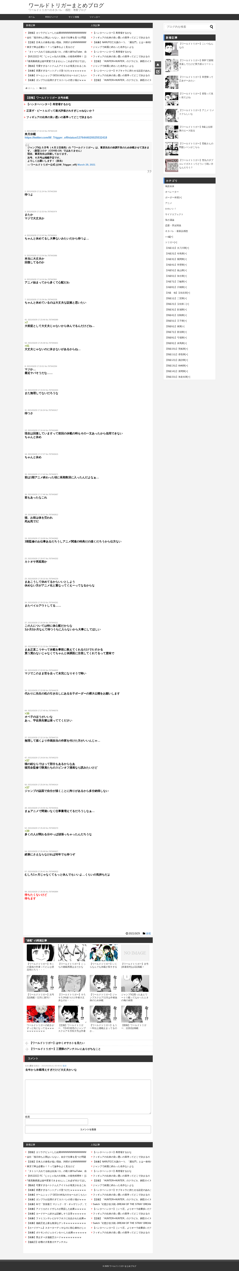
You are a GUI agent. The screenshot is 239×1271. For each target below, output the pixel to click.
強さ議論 (169, 220)
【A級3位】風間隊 (174, 259)
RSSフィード (51, 17)
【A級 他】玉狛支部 (176, 292)
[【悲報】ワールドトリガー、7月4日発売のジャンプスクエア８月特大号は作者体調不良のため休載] (72, 1014)
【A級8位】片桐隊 (174, 287)
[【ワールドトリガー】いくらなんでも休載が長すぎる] (104, 952)
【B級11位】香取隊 (175, 354)
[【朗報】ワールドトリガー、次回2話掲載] (135, 1014)
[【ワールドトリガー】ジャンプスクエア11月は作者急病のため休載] (104, 983)
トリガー (169, 242)
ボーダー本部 (172, 197)
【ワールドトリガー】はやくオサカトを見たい (57, 1042)
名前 (27, 1116)
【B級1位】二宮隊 (174, 298)
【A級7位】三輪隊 (174, 281)
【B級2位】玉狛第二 (175, 304)
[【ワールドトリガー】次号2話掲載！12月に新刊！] (41, 983)
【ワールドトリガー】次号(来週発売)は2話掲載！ (135, 965)
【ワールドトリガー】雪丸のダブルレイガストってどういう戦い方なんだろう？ (196, 164)
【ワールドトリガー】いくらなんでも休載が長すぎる (103, 965)
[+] (180, 197)
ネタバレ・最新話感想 (176, 231)
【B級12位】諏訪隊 (175, 360)
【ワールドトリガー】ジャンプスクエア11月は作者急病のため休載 (103, 997)
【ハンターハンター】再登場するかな (48, 104)
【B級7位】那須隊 (174, 332)
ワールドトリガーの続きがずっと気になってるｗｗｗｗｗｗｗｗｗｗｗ (40, 1028)
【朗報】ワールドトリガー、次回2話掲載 (133, 1026)
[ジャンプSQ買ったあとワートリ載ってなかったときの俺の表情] (135, 983)
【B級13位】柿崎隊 (175, 365)
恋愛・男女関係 (173, 225)
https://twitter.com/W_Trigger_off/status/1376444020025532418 (66, 137)
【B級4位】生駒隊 (174, 315)
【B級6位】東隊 (173, 326)
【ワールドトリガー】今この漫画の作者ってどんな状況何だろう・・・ (40, 967)
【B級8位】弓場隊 (174, 337)
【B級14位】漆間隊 (175, 371)
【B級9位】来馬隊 (174, 343)
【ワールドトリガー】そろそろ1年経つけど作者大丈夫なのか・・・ (72, 997)
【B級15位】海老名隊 (176, 377)
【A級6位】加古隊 (174, 276)
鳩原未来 (169, 186)
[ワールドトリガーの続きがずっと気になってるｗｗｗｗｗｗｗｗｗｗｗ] (41, 1014)
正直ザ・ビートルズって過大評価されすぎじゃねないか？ (60, 110)
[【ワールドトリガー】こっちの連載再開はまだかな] (72, 952)
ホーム (32, 17)
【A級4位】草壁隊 (174, 264)
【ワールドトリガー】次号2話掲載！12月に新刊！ (40, 996)
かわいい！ (171, 208)
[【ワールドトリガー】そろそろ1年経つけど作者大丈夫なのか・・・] (72, 983)
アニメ (168, 203)
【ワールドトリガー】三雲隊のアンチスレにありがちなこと (65, 1048)
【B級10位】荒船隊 (175, 348)
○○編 (167, 236)
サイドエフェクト (174, 214)
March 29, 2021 (86, 164)
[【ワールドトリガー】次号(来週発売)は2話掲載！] (135, 952)
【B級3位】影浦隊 (174, 309)
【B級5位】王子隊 (174, 320)
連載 (148, 933)
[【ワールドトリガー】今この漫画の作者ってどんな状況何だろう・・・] (41, 952)
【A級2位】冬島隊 (174, 253)
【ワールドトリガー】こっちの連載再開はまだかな (72, 965)
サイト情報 (74, 17)
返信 (64, 1066)
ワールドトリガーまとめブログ (66, 5)
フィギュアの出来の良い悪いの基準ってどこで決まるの (59, 117)
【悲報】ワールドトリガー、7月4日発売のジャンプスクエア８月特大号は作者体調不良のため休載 (72, 1029)
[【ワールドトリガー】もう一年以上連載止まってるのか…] (104, 1014)
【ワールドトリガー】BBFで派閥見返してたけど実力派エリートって (196, 64)
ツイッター (95, 17)
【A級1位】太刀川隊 (175, 248)
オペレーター (172, 192)
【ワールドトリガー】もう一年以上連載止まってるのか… (103, 1028)
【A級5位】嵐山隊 (174, 270)
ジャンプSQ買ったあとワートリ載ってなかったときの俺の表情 (135, 997)
